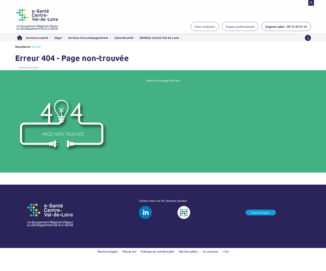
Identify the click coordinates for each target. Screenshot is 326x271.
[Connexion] (311, 3)
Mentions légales (108, 251)
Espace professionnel (240, 26)
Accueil (19, 37)
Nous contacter (205, 26)
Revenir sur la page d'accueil (163, 80)
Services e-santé (37, 37)
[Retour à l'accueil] (37, 20)
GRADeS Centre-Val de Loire (159, 37)
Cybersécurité (123, 37)
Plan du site (129, 251)
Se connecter (211, 251)
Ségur (58, 37)
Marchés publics (188, 251)
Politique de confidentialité (157, 251)
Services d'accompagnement (88, 37)
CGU (226, 251)
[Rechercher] (308, 38)
